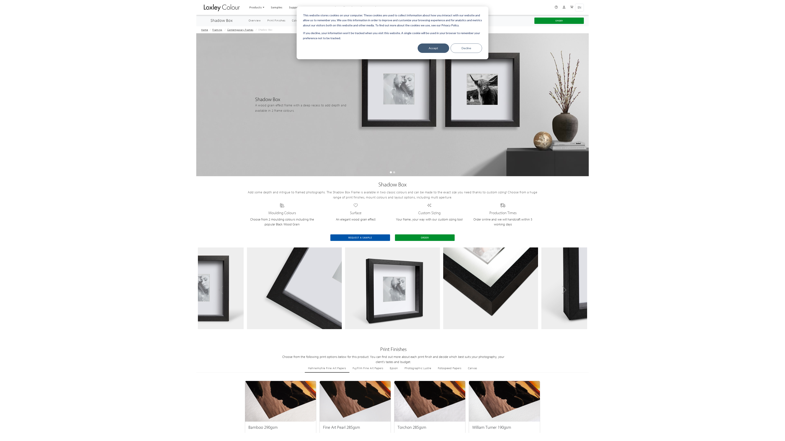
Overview (256, 20)
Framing (217, 29)
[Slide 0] (391, 172)
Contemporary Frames (240, 29)
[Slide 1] (394, 172)
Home (204, 29)
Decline (466, 48)
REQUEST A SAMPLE (360, 237)
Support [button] (295, 7)
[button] (220, 289)
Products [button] (255, 7)
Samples (277, 7)
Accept (433, 48)
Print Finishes (276, 20)
